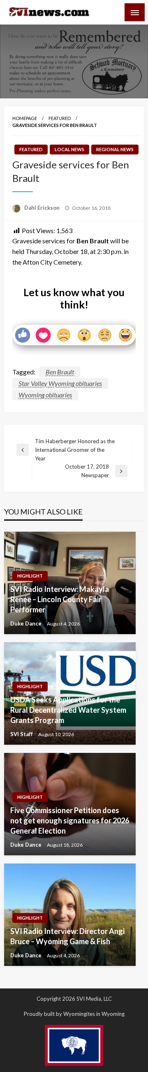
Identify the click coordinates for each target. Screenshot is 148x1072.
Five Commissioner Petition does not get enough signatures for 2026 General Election (69, 820)
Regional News (115, 149)
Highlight (30, 575)
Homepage (24, 118)
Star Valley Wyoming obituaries (60, 383)
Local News (69, 149)
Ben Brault (60, 372)
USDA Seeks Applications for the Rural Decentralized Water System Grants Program (68, 710)
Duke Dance (26, 623)
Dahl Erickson (42, 207)
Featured (60, 118)
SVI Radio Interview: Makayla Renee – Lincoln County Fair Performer (59, 599)
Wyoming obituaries (45, 395)
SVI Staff (22, 734)
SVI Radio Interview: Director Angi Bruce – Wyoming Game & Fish (67, 936)
